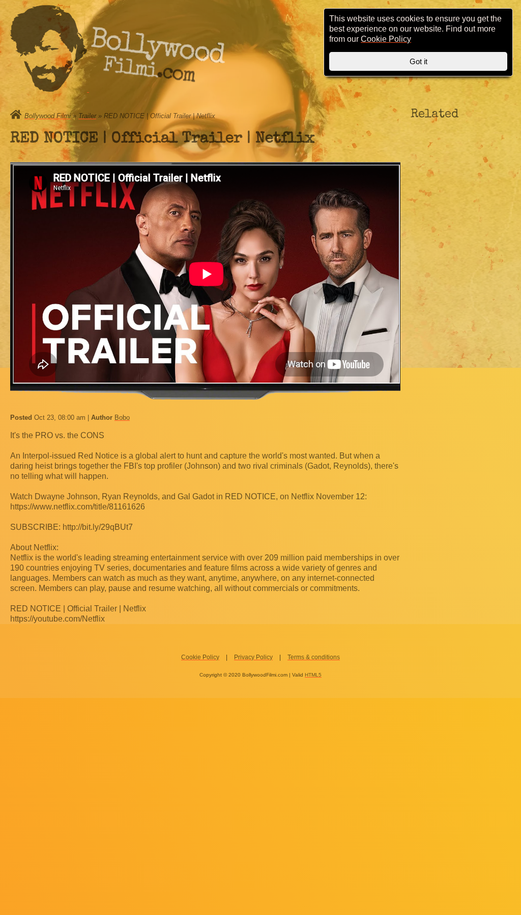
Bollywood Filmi (47, 116)
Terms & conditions (313, 657)
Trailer (87, 116)
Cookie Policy (200, 657)
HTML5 (313, 675)
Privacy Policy (253, 657)
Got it (418, 61)
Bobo (122, 417)
